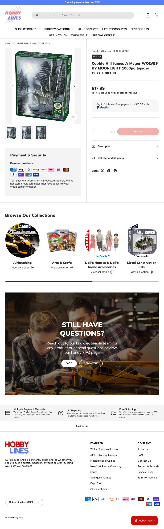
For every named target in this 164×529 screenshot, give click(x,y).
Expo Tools (96, 483)
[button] (156, 15)
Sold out (138, 131)
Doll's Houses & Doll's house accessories (102, 265)
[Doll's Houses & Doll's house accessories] (102, 240)
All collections (98, 488)
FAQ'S (69, 363)
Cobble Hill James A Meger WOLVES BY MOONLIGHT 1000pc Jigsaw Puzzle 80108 (32, 43)
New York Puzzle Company (105, 466)
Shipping (109, 92)
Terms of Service (147, 477)
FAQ (140, 455)
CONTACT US (91, 363)
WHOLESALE (79, 35)
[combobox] (83, 15)
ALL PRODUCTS (88, 29)
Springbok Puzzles (100, 477)
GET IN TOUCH (58, 35)
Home (7, 43)
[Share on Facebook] (109, 171)
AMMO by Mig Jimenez (103, 455)
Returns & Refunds (148, 466)
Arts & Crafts (62, 263)
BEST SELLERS (140, 29)
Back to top (82, 426)
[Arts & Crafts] (62, 240)
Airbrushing (22, 263)
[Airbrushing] (22, 240)
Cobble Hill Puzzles (101, 51)
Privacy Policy (145, 471)
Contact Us (144, 460)
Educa (93, 471)
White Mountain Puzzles (104, 449)
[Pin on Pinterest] (115, 171)
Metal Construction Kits (141, 265)
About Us (143, 449)
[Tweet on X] (102, 171)
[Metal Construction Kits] (141, 240)
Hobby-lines (17, 517)
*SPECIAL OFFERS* (103, 35)
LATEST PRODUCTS (114, 29)
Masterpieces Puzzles (102, 460)
